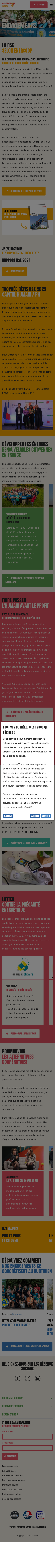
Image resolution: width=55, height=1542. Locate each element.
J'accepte (46, 815)
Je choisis (8, 815)
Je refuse (35, 815)
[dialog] (27, 771)
